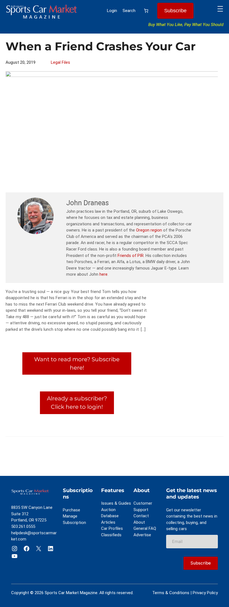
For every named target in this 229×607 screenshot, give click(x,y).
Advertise (142, 534)
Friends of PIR (131, 255)
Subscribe (175, 10)
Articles (108, 522)
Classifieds (111, 534)
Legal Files (60, 62)
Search (129, 10)
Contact (141, 515)
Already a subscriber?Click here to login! (77, 402)
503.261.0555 (23, 526)
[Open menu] (220, 8)
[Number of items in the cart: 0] (146, 11)
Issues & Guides (116, 503)
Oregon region (149, 230)
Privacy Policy (205, 592)
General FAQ (144, 528)
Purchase (71, 509)
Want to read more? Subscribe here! (77, 363)
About (139, 522)
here (103, 274)
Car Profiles (112, 528)
